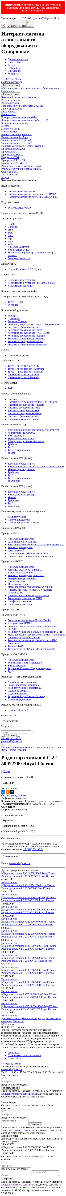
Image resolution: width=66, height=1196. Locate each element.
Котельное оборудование (15, 123)
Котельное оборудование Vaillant (25, 341)
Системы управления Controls (24, 637)
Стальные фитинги (18, 355)
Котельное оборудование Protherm (26, 335)
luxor (10, 241)
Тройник (12, 444)
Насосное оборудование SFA (23, 410)
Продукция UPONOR (13, 160)
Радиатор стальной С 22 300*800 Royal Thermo (27, 936)
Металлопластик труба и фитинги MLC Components (36, 634)
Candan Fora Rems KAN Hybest (24, 269)
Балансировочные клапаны (22, 541)
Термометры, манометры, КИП (25, 598)
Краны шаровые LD (19, 249)
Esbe (10, 229)
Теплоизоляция (9, 174)
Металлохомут (9, 131)
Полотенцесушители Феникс (24, 522)
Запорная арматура (11, 108)
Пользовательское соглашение (24, 1055)
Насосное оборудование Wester (24, 413)
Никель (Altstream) (18, 710)
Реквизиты (14, 1052)
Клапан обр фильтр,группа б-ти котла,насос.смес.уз (36, 544)
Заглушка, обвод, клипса (21, 463)
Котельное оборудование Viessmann (27, 344)
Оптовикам (14, 68)
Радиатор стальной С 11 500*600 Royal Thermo (26, 888)
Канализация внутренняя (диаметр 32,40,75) (32, 282)
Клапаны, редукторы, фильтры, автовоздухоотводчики (25, 571)
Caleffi (11, 224)
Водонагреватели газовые (22, 191)
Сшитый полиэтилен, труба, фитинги (28, 595)
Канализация (8, 114)
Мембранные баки (18, 584)
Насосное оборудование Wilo (23, 416)
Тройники (13, 472)
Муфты (12, 497)
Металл (5, 125)
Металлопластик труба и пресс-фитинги (30, 587)
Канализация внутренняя (21, 280)
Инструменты (8, 111)
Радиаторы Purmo (17, 693)
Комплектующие (17, 516)
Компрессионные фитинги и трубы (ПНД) (24, 120)
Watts (10, 244)
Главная (5, 747)
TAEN (11, 388)
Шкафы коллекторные (20, 601)
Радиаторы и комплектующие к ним (21, 166)
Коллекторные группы (20, 547)
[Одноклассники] (8, 792)
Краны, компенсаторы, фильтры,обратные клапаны (36, 466)
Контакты (13, 73)
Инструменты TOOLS (20, 623)
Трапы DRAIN (16, 646)
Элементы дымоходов (20, 604)
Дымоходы (14, 318)
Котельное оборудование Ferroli (25, 330)
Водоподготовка (10, 103)
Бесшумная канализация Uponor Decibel (29, 620)
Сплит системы (9, 171)
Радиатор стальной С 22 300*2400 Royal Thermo (27, 912)
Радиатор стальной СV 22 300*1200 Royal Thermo (28, 1009)
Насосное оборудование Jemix (24, 407)
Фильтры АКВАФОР (19, 207)
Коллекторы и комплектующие (25, 662)
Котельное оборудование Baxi (24, 327)
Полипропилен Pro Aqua (14, 137)
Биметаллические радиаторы (23, 685)
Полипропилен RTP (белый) (16, 140)
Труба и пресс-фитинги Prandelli (25, 371)
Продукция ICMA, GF (13, 148)
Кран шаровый (16, 435)
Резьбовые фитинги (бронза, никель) (21, 168)
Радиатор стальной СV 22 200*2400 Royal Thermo (28, 997)
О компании (14, 70)
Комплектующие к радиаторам (24, 687)
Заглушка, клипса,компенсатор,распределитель (33, 430)
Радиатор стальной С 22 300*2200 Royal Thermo (27, 900)
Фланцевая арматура (19, 258)
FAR (10, 232)
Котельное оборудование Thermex (26, 338)
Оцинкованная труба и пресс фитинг (28, 553)
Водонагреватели (10, 100)
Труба (11, 447)
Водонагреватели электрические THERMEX (32, 194)
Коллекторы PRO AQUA (21, 432)
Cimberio (12, 226)
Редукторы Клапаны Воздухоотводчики (29, 668)
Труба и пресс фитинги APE (23, 366)
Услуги (11, 65)
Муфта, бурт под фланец (21, 438)
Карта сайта (14, 1058)
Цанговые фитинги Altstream (23, 374)
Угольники (14, 480)
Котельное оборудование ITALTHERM (29, 332)
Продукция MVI (10, 151)
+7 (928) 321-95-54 (11, 79)
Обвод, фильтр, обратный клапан (26, 441)
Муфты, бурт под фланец (21, 469)
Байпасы (12, 399)
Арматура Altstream (18, 246)
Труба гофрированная (20, 450)
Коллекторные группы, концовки (26, 575)
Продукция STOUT (12, 154)
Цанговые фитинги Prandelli (23, 377)
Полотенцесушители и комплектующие (23, 146)
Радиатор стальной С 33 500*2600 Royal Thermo (27, 985)
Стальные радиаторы (19, 699)
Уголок (12, 452)
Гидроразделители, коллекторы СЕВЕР (22, 105)
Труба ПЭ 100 (15, 302)
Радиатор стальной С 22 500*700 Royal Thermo (27, 960)
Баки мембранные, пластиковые (18, 97)
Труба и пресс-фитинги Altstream (26, 368)
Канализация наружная (20, 285)
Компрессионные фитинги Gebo (19, 117)
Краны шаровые (16, 581)
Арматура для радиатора (21, 538)
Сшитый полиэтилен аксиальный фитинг (30, 556)
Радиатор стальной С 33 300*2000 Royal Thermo (27, 973)
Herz (10, 235)
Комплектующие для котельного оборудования (33, 324)
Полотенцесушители (19, 519)
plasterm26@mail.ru (11, 82)
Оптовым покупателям (13, 795)
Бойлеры (12, 315)
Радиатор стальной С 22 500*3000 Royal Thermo (27, 948)
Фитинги (13, 304)
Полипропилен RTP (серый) (16, 143)
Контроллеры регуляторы (22, 578)
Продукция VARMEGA (14, 163)
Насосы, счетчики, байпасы (16, 134)
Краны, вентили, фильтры (22, 494)
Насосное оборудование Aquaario (26, 404)
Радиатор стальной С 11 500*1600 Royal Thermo (27, 876)
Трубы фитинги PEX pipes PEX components (31, 649)
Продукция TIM (10, 157)
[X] (12, 792)
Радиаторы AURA (18, 690)
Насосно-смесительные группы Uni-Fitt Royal (33, 402)
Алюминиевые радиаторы (22, 682)
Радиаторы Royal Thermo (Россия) (26, 696)
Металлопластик (10, 128)
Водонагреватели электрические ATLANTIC (32, 196)
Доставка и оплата (18, 59)
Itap (10, 238)
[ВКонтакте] (3, 792)
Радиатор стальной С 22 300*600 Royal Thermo (27, 924)
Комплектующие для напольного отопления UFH (35, 631)
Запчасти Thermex (17, 321)
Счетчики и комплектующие (23, 419)
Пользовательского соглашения (18, 1093)
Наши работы (15, 62)
